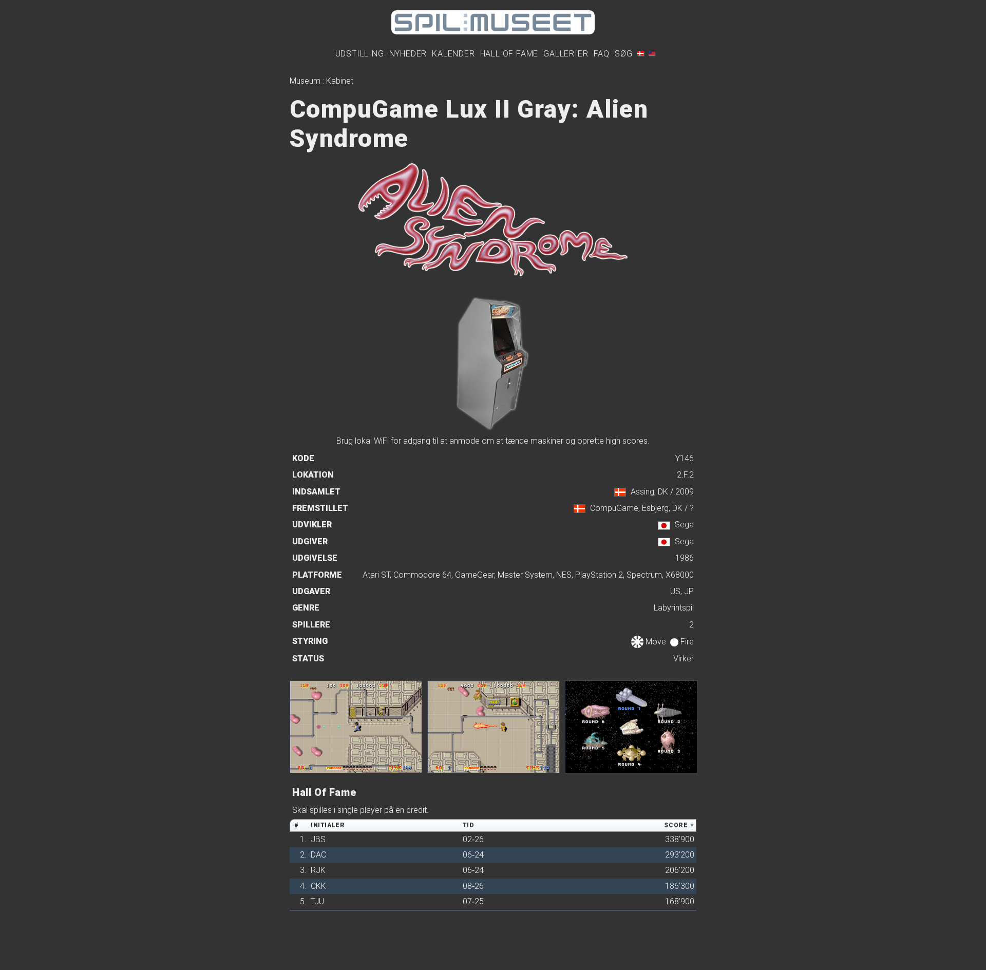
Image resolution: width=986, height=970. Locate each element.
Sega (684, 524)
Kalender (453, 54)
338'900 (679, 839)
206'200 (679, 870)
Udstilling (359, 54)
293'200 (679, 855)
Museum (305, 81)
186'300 (679, 886)
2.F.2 (685, 475)
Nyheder (408, 54)
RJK (318, 870)
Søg (623, 54)
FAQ (602, 54)
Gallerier (565, 54)
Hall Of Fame (509, 54)
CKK (318, 886)
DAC (318, 855)
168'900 (679, 901)
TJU (317, 901)
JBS (318, 839)
